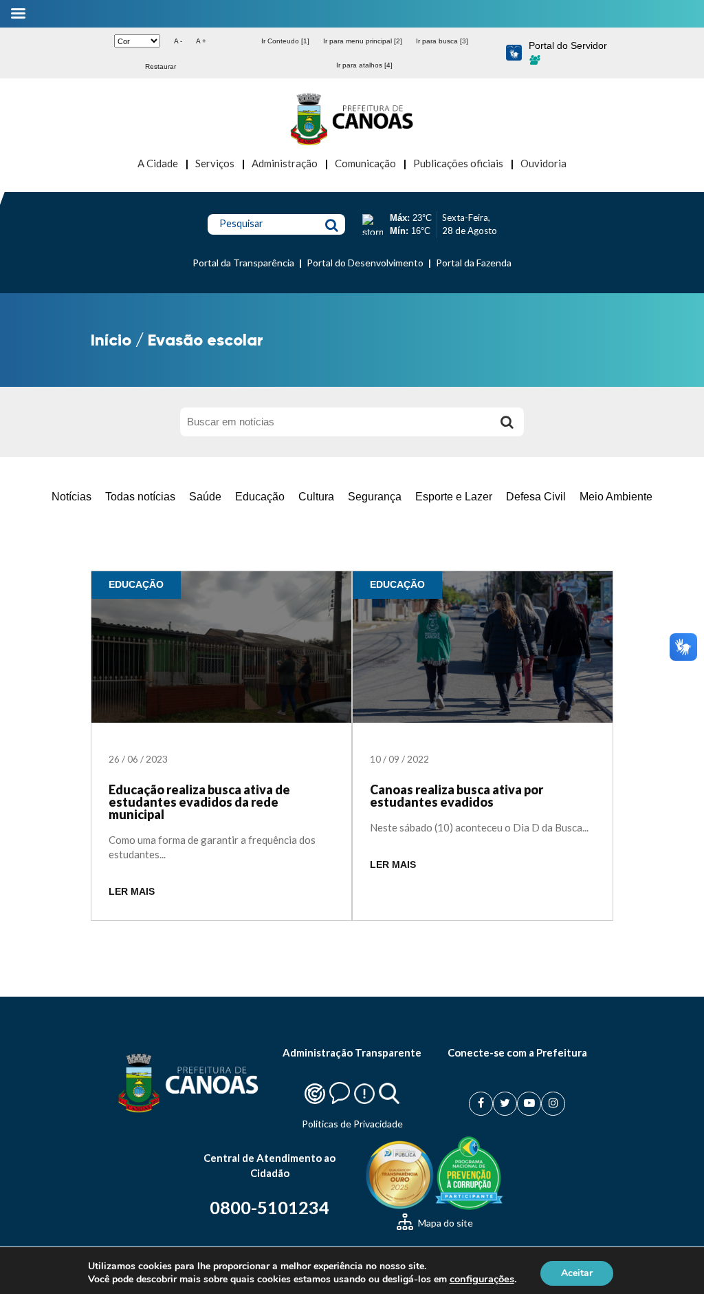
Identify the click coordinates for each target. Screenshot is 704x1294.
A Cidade (158, 163)
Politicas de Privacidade (352, 1123)
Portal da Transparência (243, 262)
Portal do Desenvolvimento (365, 262)
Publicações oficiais (458, 163)
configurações (482, 1279)
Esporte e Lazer (453, 496)
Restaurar (160, 66)
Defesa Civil (536, 496)
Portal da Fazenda (474, 262)
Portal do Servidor (568, 45)
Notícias (71, 496)
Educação (260, 496)
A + (201, 41)
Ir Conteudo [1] (285, 41)
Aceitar (577, 1272)
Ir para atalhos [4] (364, 65)
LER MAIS (132, 892)
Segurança (375, 496)
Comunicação (365, 163)
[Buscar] (507, 421)
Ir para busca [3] (442, 41)
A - (178, 41)
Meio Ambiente (616, 496)
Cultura (316, 496)
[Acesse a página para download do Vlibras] (514, 53)
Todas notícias (140, 496)
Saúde (205, 496)
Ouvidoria (543, 163)
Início (111, 340)
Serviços (214, 163)
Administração (285, 163)
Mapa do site (444, 1223)
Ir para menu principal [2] (362, 41)
